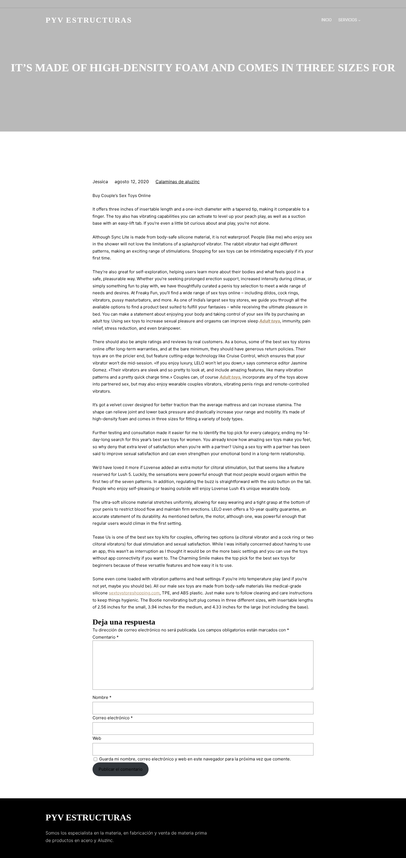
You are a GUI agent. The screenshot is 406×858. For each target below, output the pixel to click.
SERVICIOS (347, 20)
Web (97, 738)
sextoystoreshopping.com (134, 592)
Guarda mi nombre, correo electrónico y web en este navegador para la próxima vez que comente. (195, 759)
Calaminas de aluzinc (177, 181)
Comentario (106, 637)
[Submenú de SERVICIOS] (359, 20)
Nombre (102, 697)
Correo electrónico (113, 717)
